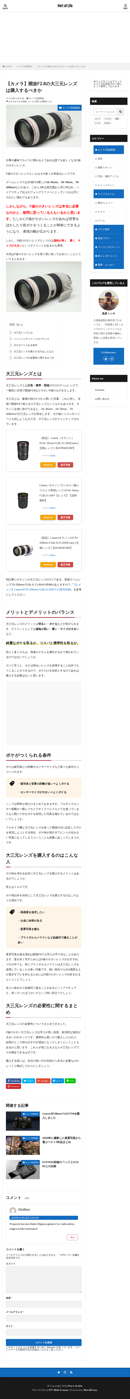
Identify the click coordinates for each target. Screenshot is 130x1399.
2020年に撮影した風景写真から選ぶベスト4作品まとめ (61, 1139)
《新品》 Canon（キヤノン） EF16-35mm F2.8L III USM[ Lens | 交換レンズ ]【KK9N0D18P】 (59, 443)
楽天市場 (65, 464)
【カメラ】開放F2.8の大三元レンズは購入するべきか (61, 66)
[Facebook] (13, 1080)
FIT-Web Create (58, 1389)
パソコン (107, 119)
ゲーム (101, 220)
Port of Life (65, 6)
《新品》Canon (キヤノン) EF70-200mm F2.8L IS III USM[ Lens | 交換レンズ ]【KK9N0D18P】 (59, 542)
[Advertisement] (65, 37)
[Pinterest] (13, 1086)
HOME (8, 66)
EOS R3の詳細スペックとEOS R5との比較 (60, 1164)
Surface (107, 123)
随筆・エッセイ (106, 264)
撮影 (117, 119)
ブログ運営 (104, 229)
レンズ (97, 123)
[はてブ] (57, 1080)
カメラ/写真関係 (24, 66)
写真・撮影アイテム (108, 176)
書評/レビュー (105, 202)
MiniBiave (24, 1209)
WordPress (90, 1389)
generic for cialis (57, 1223)
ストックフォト (106, 185)
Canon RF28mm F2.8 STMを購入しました (61, 1115)
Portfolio (99, 389)
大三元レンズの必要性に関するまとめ (32, 357)
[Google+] (43, 1080)
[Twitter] (28, 1080)
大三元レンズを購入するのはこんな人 (32, 351)
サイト (9, 1326)
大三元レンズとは (21, 332)
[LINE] (70, 1080)
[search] (120, 111)
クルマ (101, 211)
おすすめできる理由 (17, 101)
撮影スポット (105, 167)
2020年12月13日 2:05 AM (25, 1217)
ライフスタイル (106, 193)
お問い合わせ (102, 398)
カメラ (97, 119)
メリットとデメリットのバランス (29, 338)
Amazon (48, 464)
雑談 (100, 158)
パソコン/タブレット (109, 246)
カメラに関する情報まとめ (40, 101)
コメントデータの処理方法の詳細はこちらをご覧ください (43, 1348)
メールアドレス (15, 1312)
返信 (72, 1237)
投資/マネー (104, 238)
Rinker (52, 455)
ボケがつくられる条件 (23, 345)
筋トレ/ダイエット (108, 255)
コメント (10, 1263)
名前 (9, 1298)
